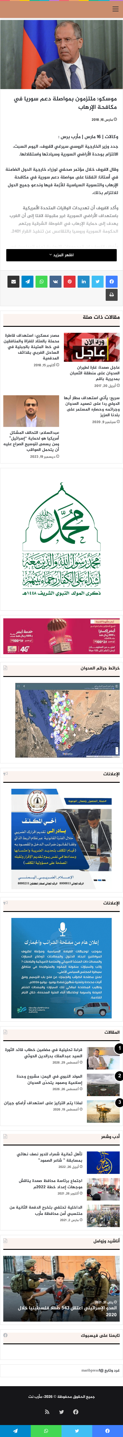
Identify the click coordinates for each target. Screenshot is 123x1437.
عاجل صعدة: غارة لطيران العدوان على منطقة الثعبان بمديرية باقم (95, 373)
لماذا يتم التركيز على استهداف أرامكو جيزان (43, 1103)
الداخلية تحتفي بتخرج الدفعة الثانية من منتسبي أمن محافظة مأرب (46, 1210)
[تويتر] (98, 282)
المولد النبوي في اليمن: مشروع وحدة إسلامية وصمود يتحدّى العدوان (49, 1079)
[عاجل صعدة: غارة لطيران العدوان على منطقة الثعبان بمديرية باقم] (92, 347)
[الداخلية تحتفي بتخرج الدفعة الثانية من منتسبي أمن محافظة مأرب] (103, 1216)
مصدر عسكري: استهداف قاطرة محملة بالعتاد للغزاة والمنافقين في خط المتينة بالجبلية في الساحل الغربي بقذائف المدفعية (31, 347)
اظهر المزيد (63, 255)
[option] (61, 1289)
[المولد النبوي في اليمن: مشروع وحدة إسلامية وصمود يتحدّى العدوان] (103, 1085)
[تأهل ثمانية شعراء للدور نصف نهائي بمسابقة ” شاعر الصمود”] (103, 1162)
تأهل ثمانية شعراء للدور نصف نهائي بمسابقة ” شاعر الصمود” (49, 1157)
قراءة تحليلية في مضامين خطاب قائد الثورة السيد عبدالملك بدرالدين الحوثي (43, 1053)
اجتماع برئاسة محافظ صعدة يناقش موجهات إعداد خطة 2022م (50, 1184)
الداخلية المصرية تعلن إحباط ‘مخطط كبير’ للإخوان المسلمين (66, 1311)
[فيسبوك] (112, 282)
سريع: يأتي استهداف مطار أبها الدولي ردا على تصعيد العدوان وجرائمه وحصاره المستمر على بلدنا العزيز (92, 407)
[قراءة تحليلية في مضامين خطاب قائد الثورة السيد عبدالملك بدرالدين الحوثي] (103, 1058)
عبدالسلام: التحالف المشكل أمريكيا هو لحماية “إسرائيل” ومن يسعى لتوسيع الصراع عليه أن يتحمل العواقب (31, 441)
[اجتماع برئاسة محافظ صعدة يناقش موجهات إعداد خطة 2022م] (103, 1189)
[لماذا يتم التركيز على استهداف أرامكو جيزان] (103, 1111)
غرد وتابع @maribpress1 (101, 1370)
